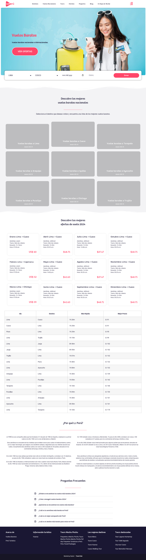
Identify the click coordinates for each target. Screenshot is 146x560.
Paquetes (82, 4)
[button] (73, 493)
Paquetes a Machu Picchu (69, 537)
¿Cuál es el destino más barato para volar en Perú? (56, 521)
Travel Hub (79, 556)
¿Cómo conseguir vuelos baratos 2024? (52, 499)
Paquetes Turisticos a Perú (72, 541)
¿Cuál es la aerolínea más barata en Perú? (53, 510)
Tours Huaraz (92, 545)
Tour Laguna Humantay (123, 537)
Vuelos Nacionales (49, 4)
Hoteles (71, 4)
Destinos (35, 4)
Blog (91, 4)
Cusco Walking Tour (95, 549)
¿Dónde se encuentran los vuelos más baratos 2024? (57, 493)
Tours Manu (92, 537)
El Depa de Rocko (104, 4)
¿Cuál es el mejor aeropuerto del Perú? (52, 516)
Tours (62, 4)
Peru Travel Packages (68, 544)
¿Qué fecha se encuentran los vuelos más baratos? (56, 504)
